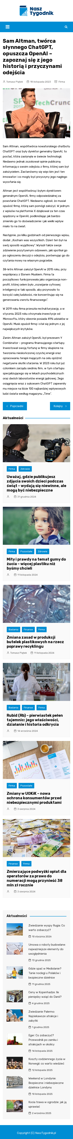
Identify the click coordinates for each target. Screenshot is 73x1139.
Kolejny (58, 406)
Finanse (28, 629)
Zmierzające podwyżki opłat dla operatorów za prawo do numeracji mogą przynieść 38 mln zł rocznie (36, 878)
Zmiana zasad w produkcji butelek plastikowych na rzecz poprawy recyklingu (35, 642)
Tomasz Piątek (14, 81)
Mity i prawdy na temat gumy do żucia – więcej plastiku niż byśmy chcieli (36, 564)
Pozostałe (26, 551)
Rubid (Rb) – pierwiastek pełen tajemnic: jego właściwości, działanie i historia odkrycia (35, 720)
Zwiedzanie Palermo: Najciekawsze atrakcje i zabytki (43, 1016)
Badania (13, 629)
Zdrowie (25, 468)
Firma (62, 81)
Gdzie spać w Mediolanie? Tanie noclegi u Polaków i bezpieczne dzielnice (44, 973)
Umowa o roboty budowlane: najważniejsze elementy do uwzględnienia (47, 949)
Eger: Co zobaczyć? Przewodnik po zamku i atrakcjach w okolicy (43, 1040)
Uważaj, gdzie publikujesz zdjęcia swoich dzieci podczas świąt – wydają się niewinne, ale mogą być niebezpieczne (36, 483)
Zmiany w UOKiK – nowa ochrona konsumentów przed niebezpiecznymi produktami (34, 798)
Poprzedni (16, 406)
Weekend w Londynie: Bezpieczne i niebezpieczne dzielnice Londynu (46, 1083)
